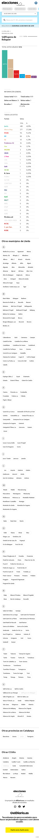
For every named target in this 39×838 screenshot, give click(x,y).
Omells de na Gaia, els (10, 540)
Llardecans (6, 474)
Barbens (23, 298)
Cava (20, 349)
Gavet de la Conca (8, 411)
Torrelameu (6, 673)
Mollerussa (6, 497)
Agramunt (21, 251)
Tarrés (5, 657)
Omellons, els (17, 536)
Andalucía (6, 758)
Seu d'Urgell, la (7, 634)
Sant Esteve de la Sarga (10, 615)
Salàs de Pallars (8, 611)
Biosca (20, 318)
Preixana (17, 575)
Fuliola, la (15, 396)
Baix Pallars (6, 298)
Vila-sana (6, 704)
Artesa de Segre (8, 283)
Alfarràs (14, 263)
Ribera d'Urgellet (28, 595)
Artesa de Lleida (23, 279)
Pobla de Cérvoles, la (17, 564)
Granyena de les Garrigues (21, 419)
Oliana (13, 533)
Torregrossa (22, 669)
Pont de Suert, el (8, 572)
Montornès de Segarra (10, 509)
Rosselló (26, 599)
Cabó (15, 337)
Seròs (27, 630)
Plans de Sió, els (30, 560)
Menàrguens (17, 493)
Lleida (22, 474)
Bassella (20, 302)
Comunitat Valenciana (26, 766)
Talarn (5, 654)
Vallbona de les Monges (10, 693)
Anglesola (19, 275)
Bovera (29, 322)
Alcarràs (27, 259)
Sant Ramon (23, 622)
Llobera (26, 478)
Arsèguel (13, 279)
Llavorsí (14, 474)
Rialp (5, 595)
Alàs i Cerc (29, 271)
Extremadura (14, 770)
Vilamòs (30, 704)
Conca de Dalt (22, 361)
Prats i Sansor (7, 575)
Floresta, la (13, 392)
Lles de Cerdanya (8, 478)
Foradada (6, 396)
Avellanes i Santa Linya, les (11, 287)
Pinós (19, 560)
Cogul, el (21, 357)
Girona (14, 736)
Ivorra (19, 447)
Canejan (32, 337)
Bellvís (21, 314)
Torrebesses (7, 665)
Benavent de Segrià (9, 318)
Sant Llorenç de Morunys (27, 618)
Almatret (30, 267)
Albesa (5, 259)
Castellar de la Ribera (21, 341)
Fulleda (23, 396)
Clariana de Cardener (9, 357)
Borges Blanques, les (9, 322)
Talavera (13, 654)
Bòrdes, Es (6, 326)
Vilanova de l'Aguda (25, 708)
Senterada (6, 630)
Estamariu (26, 376)
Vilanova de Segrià (9, 716)
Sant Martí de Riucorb (9, 622)
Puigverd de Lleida (8, 583)
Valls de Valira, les (22, 697)
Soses (29, 638)
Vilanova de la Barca (9, 712)
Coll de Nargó (31, 357)
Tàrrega (12, 677)
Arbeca (28, 275)
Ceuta (14, 766)
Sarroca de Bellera (8, 626)
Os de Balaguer (7, 544)
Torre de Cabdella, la (9, 661)
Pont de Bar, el (21, 568)
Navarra (12, 777)
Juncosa (16, 458)
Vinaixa (29, 716)
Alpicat (13, 271)
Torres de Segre (18, 673)
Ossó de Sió (19, 544)
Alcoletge (6, 263)
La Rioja (15, 773)
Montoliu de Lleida (8, 505)
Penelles (21, 556)
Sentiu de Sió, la (17, 630)
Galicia (23, 770)
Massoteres (6, 493)
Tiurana (12, 657)
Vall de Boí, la (7, 689)
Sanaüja (18, 611)
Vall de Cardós (19, 689)
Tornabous (30, 657)
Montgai (21, 501)
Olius (27, 533)
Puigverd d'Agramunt (17, 579)
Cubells (5, 365)
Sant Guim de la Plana (10, 618)
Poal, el (5, 564)
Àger (24, 287)
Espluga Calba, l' (8, 376)
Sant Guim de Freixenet (28, 615)
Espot (18, 376)
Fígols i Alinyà (7, 400)
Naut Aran (13, 521)
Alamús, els (6, 255)
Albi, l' (13, 259)
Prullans (33, 575)
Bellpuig (32, 310)
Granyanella (6, 419)
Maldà (13, 490)
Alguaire (5, 267)
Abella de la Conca (9, 251)
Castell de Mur (7, 341)
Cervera (28, 349)
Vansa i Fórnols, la (8, 700)
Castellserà (31, 345)
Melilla (31, 773)
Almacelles (21, 267)
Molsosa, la (16, 497)
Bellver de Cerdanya (9, 314)
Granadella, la (15, 415)
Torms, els (21, 657)
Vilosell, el (20, 716)
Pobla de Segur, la (8, 568)
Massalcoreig (22, 490)
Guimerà (21, 423)
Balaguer (15, 298)
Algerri (29, 263)
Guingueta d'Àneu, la (9, 427)
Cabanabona (7, 337)
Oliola (20, 533)
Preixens (25, 575)
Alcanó (20, 259)
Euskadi (5, 770)
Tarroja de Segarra (24, 654)
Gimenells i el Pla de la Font (26, 411)
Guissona (21, 427)
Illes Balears (6, 773)
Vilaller (23, 704)
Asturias (21, 758)
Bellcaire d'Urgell (8, 310)
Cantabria (6, 762)
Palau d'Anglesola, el (9, 556)
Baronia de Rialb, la (9, 302)
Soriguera (14, 638)
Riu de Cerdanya (15, 599)
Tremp (5, 677)
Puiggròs (5, 579)
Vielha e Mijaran (29, 700)
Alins (13, 267)
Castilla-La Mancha (29, 762)
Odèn (5, 533)
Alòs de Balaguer (8, 275)
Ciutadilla (23, 353)
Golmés (5, 415)
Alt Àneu (21, 271)
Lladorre (20, 470)
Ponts (18, 572)
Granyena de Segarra (9, 423)
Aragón (14, 758)
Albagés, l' (16, 255)
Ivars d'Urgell (21, 443)
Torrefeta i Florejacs (9, 669)
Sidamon (18, 634)
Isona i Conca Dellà (9, 443)
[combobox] (21, 20)
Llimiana (18, 478)
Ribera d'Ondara (15, 595)
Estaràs (5, 380)
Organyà (22, 540)
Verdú (19, 700)
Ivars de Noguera (8, 447)
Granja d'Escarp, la (28, 415)
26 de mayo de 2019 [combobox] (10, 13)
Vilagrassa (15, 704)
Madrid (23, 773)
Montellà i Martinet (28, 497)
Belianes (5, 306)
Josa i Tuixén (7, 458)
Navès (22, 521)
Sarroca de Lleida (22, 626)
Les (5, 470)
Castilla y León (16, 762)
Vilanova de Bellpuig (9, 708)
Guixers (30, 427)
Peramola (30, 556)
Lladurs (28, 470)
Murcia (5, 777)
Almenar (5, 271)
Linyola (13, 470)
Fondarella (23, 392)
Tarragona (30, 736)
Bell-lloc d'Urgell (16, 306)
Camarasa (24, 337)
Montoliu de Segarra (23, 505)
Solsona (5, 638)
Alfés (21, 263)
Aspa (17, 283)
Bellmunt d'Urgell (21, 310)
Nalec (5, 521)
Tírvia (29, 677)
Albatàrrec (25, 255)
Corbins (31, 361)
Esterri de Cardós (27, 380)
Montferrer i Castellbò (9, 501)
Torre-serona (23, 661)
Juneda (23, 458)
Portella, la (27, 572)
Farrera (5, 392)
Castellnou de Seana (19, 345)
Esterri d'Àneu (14, 380)
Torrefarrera (17, 665)
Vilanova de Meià (24, 712)
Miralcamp (27, 493)
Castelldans (6, 345)
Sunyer (13, 642)
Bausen (28, 302)
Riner (5, 599)
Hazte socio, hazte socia (19, 830)
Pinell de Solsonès (8, 560)
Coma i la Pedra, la (9, 361)
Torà (28, 673)
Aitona (29, 251)
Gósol (5, 431)
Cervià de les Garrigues (10, 353)
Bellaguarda (28, 306)
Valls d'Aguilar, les (8, 697)
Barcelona (6, 736)
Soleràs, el (27, 634)
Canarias (29, 758)
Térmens (21, 677)
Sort (22, 638)
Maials (5, 490)
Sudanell (5, 642)
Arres (5, 279)
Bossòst (21, 322)
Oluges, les (6, 536)
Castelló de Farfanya (9, 349)
